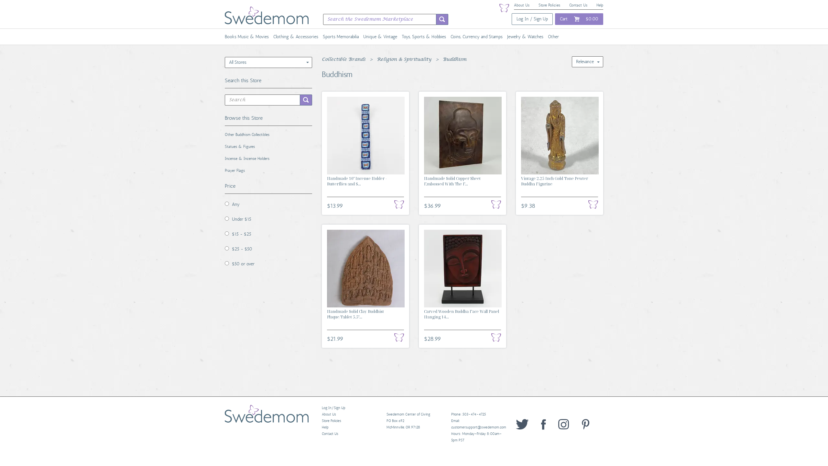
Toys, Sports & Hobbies (424, 36)
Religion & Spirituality (404, 59)
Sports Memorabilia (341, 36)
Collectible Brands (343, 59)
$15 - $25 (241, 234)
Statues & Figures (240, 146)
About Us (521, 5)
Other (553, 36)
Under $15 (241, 219)
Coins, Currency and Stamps (477, 36)
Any (236, 204)
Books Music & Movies (247, 36)
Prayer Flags (235, 170)
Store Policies (549, 5)
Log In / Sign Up (532, 19)
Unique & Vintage (380, 36)
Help (599, 5)
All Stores (237, 62)
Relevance (585, 61)
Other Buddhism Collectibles (247, 134)
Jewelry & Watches (525, 36)
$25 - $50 (242, 249)
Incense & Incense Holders (247, 158)
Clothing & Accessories (295, 36)
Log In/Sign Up (333, 408)
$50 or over (243, 264)
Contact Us (578, 5)
